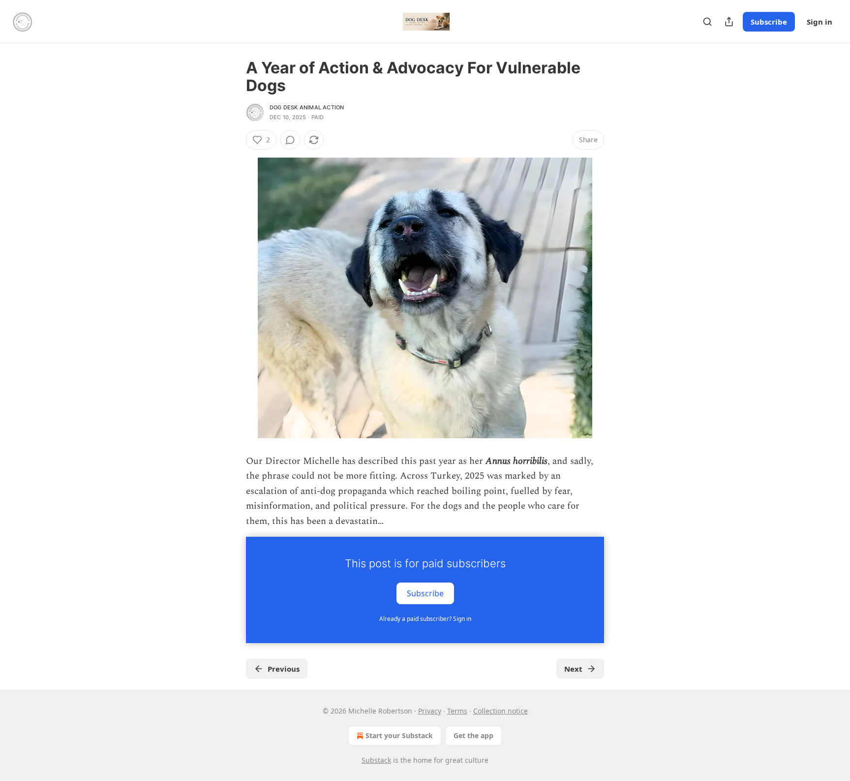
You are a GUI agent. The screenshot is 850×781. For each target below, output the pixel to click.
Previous (284, 669)
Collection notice (500, 711)
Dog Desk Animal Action (307, 107)
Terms (457, 711)
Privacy (429, 711)
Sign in (819, 22)
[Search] (707, 22)
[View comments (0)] (290, 140)
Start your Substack (399, 735)
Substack (376, 760)
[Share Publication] (729, 22)
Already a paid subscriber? (425, 619)
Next (573, 669)
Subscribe (769, 22)
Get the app (473, 735)
